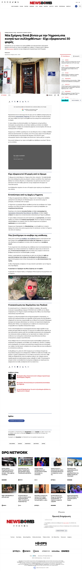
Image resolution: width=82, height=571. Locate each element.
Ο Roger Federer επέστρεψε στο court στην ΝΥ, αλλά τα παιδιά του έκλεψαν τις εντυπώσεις (41, 471)
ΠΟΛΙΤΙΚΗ (26, 6)
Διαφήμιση (69, 537)
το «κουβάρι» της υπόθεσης (27, 238)
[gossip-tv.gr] (17, 551)
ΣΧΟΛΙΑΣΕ (50, 95)
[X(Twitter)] (5, 2)
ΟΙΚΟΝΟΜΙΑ (32, 6)
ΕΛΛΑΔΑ (21, 6)
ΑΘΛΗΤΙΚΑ (46, 6)
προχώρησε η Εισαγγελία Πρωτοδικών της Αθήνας (23, 213)
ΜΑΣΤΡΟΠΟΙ (36, 443)
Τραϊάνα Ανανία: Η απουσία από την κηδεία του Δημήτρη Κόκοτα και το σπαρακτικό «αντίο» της (57, 471)
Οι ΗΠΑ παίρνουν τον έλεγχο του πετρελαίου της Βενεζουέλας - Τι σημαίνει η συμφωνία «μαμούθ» (56, 498)
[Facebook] (2, 2)
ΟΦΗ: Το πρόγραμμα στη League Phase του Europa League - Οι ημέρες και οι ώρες (70, 94)
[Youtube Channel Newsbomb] (15, 2)
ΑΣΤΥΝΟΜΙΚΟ (3, 95)
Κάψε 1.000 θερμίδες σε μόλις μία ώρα (8, 496)
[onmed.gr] (65, 551)
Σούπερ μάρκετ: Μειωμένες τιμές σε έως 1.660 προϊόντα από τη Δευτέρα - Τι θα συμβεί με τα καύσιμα (8, 471)
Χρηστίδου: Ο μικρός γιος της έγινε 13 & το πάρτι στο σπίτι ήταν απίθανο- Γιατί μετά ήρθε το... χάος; (41, 498)
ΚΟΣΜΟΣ (40, 6)
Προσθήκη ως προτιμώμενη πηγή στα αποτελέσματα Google (31, 110)
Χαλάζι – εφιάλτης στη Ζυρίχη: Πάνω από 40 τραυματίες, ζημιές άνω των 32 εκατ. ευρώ (70, 62)
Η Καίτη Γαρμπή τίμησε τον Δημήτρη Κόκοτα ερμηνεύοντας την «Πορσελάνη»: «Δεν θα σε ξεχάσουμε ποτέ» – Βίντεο (70, 87)
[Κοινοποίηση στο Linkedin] (23, 101)
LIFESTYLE (51, 6)
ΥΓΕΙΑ (36, 6)
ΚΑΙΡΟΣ (56, 6)
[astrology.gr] (46, 551)
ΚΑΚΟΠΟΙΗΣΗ (27, 443)
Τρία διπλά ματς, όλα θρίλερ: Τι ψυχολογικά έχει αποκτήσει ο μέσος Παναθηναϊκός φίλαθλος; (24, 471)
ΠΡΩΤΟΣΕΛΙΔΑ (62, 6)
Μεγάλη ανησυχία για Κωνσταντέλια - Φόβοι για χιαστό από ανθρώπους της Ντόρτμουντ (70, 81)
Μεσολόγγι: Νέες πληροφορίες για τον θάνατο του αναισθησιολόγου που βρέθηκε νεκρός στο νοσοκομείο (73, 472)
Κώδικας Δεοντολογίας (36, 537)
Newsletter (18, 437)
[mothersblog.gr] (55, 551)
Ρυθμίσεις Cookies (46, 537)
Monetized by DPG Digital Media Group (45, 555)
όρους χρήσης (66, 522)
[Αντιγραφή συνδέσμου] (55, 95)
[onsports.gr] (26, 551)
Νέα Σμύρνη (10, 49)
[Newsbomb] (20, 521)
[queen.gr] (36, 551)
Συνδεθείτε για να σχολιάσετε (16, 420)
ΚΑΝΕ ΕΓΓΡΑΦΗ (60, 530)
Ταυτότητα (12, 537)
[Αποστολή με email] (28, 101)
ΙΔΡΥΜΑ (43, 443)
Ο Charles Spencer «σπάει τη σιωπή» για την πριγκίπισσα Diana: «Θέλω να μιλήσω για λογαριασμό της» (24, 498)
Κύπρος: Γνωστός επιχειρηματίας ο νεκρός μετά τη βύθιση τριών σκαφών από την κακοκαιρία (70, 69)
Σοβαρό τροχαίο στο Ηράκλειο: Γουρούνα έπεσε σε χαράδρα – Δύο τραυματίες (70, 75)
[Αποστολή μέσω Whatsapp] (20, 101)
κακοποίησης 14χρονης (22, 116)
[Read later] (58, 95)
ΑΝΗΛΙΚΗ (20, 443)
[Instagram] (10, 2)
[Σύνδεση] (76, 6)
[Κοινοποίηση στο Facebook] (12, 101)
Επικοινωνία (63, 537)
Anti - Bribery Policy (55, 537)
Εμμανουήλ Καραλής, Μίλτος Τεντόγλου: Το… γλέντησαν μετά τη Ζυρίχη (73, 498)
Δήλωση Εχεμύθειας (27, 537)
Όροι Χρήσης (18, 537)
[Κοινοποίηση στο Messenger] (17, 101)
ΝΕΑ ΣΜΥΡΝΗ (12, 443)
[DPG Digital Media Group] (41, 544)
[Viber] (7, 2)
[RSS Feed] (18, 2)
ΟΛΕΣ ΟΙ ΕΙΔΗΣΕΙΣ (14, 6)
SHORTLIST (68, 6)
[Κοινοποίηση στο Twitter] (15, 101)
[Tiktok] (13, 2)
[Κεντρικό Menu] (80, 6)
